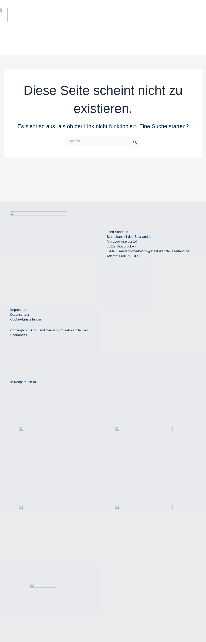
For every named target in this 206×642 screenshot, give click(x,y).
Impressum (18, 310)
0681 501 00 (128, 256)
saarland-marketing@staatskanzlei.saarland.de (153, 251)
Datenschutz (19, 314)
